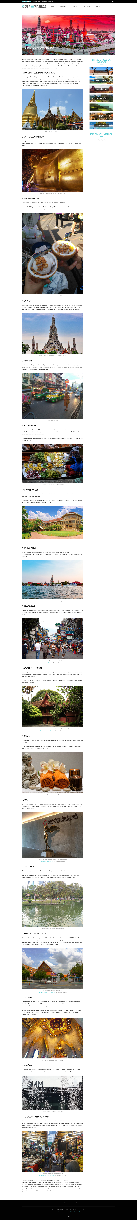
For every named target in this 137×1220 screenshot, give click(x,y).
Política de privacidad (67, 1211)
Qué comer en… (88, 6)
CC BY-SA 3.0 (48, 662)
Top (69, 1216)
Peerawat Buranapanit (43, 543)
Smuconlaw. (43, 861)
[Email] (14, 68)
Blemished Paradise (43, 1175)
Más (97, 6)
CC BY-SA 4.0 (52, 543)
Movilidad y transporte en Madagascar (43, 1)
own (43, 662)
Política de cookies (77, 1211)
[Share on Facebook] (14, 60)
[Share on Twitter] (14, 64)
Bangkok (28, 44)
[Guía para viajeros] (34, 6)
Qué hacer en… (75, 6)
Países (53, 6)
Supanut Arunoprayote (43, 992)
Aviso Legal (58, 1211)
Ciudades (63, 6)
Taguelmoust (43, 730)
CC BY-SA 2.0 (51, 1175)
